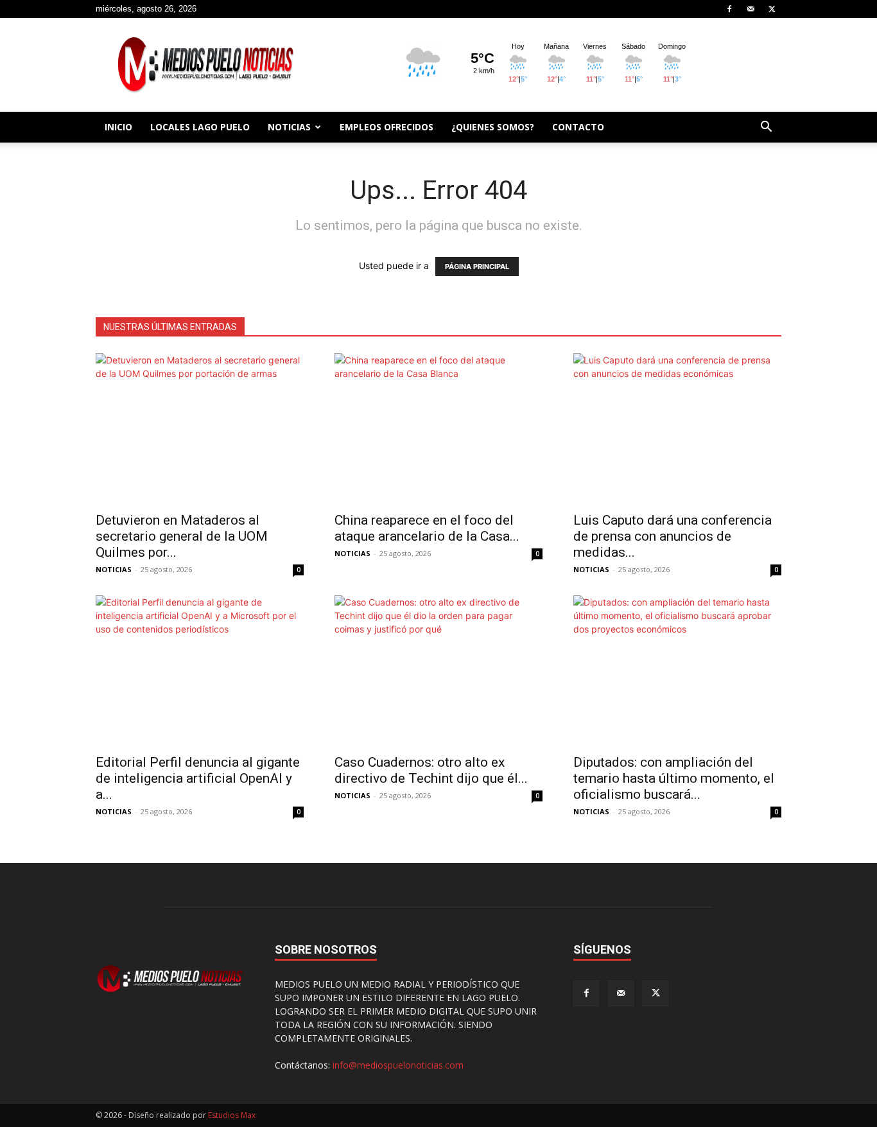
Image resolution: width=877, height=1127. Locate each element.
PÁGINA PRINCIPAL (477, 266)
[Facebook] (729, 9)
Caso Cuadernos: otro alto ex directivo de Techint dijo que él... (431, 770)
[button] (766, 128)
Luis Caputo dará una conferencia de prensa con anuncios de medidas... (672, 536)
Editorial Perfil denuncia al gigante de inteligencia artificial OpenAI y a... (198, 778)
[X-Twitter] (771, 9)
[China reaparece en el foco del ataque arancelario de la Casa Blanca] (438, 428)
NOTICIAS (289, 127)
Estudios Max (232, 1115)
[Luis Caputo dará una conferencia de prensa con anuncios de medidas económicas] (677, 428)
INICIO (118, 127)
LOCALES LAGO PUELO (200, 127)
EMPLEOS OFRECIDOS (386, 127)
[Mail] (750, 9)
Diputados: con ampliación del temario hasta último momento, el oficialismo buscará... (673, 778)
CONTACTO (578, 127)
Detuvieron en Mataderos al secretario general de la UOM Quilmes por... (182, 536)
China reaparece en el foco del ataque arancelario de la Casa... (426, 528)
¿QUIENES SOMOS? (492, 127)
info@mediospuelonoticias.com (398, 1065)
